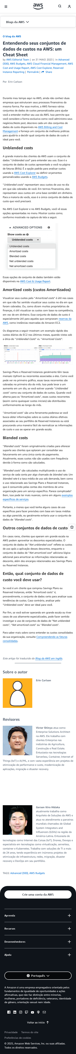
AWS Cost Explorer (25, 172)
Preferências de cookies (17, 1037)
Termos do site (29, 1032)
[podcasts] (38, 1013)
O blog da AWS (12, 36)
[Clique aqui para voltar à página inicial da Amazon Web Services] (38, 6)
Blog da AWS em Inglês (48, 658)
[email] (44, 1013)
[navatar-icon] (69, 6)
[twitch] (26, 1013)
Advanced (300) (19, 873)
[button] (38, 21)
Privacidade (11, 1032)
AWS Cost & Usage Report (35, 281)
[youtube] (32, 1013)
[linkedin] (14, 1013)
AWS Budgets (39, 176)
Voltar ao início (36, 1022)
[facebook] (8, 1013)
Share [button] (48, 71)
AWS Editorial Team (17, 59)
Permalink (33, 71)
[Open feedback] (72, 527)
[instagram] (20, 1013)
